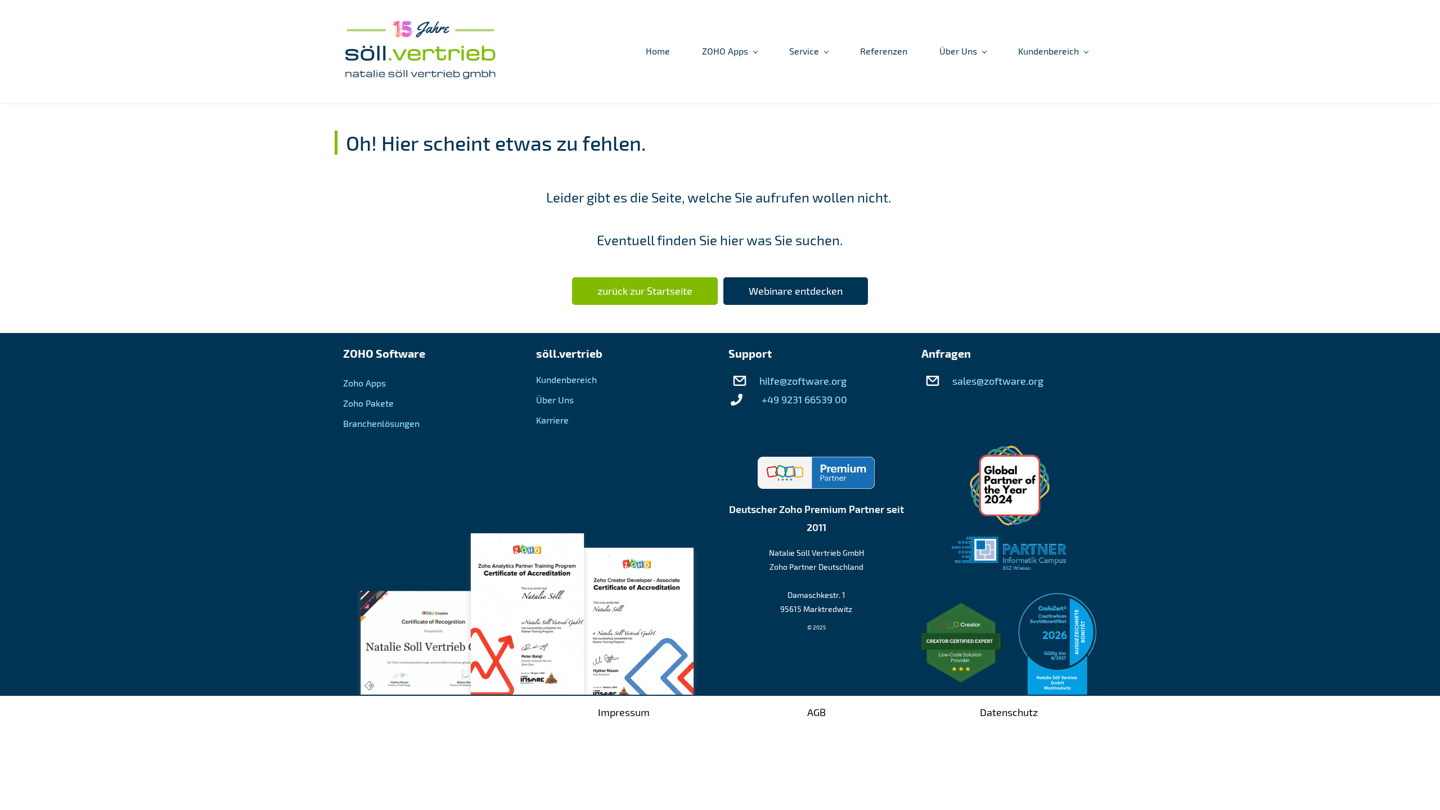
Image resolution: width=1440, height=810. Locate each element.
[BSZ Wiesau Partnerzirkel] (1009, 545)
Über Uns (555, 399)
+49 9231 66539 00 (804, 399)
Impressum (624, 712)
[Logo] (420, 51)
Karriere (552, 420)
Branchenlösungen (381, 423)
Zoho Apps (364, 382)
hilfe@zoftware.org (803, 381)
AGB (816, 712)
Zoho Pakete (368, 403)
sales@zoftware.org (997, 381)
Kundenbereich (566, 379)
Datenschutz (1009, 712)
